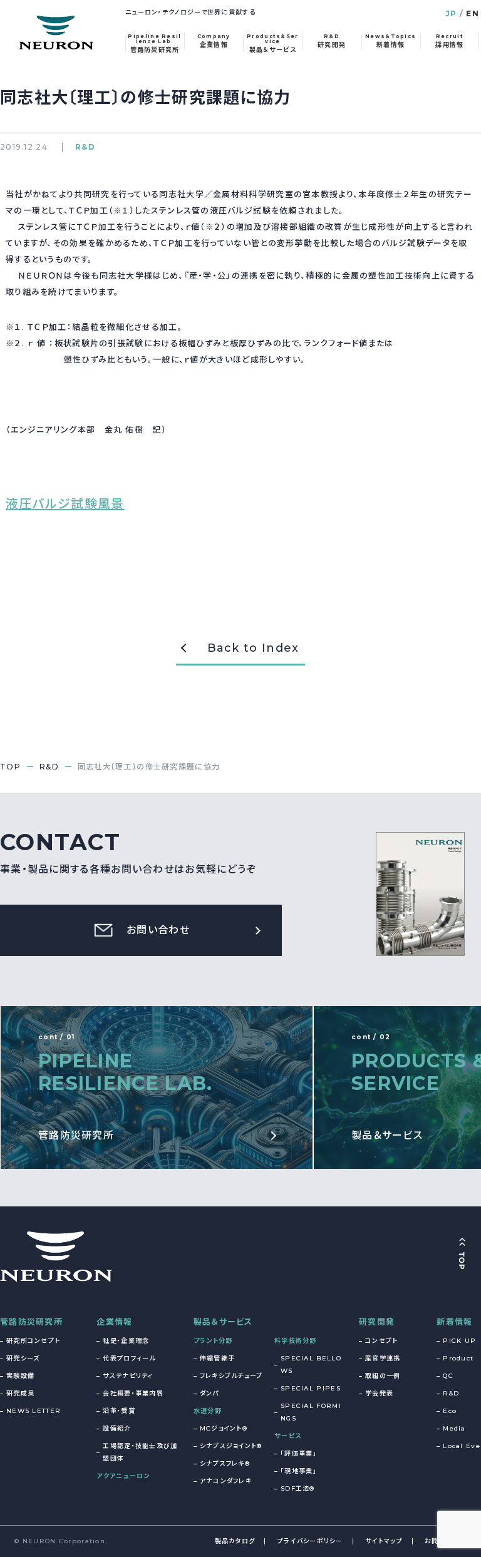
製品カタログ (235, 1541)
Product (458, 1358)
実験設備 (20, 1376)
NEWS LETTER (33, 1411)
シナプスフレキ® (225, 1463)
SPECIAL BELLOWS (311, 1364)
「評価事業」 (299, 1453)
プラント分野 (213, 1341)
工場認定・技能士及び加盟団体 (140, 1452)
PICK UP (459, 1341)
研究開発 (377, 1322)
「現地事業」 (299, 1471)
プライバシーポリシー (310, 1541)
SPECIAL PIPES (311, 1388)
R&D (451, 1393)
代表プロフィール (129, 1358)
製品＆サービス (223, 1322)
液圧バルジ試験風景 (65, 503)
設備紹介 (117, 1428)
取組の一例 (383, 1376)
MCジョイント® (223, 1428)
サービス (287, 1436)
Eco (450, 1411)
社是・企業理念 (126, 1341)
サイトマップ (384, 1541)
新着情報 (454, 1322)
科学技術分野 (295, 1341)
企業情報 (114, 1322)
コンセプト (381, 1341)
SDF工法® (298, 1488)
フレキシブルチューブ (231, 1376)
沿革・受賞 (119, 1411)
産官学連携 (383, 1358)
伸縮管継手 (217, 1358)
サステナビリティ (128, 1376)
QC (448, 1376)
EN (472, 13)
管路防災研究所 (31, 1322)
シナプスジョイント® (231, 1446)
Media (454, 1428)
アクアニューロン (123, 1476)
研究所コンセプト (33, 1341)
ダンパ (209, 1393)
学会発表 (379, 1393)
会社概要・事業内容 (133, 1393)
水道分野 (208, 1411)
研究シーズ (23, 1358)
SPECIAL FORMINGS (311, 1412)
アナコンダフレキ (226, 1481)
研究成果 (20, 1393)
